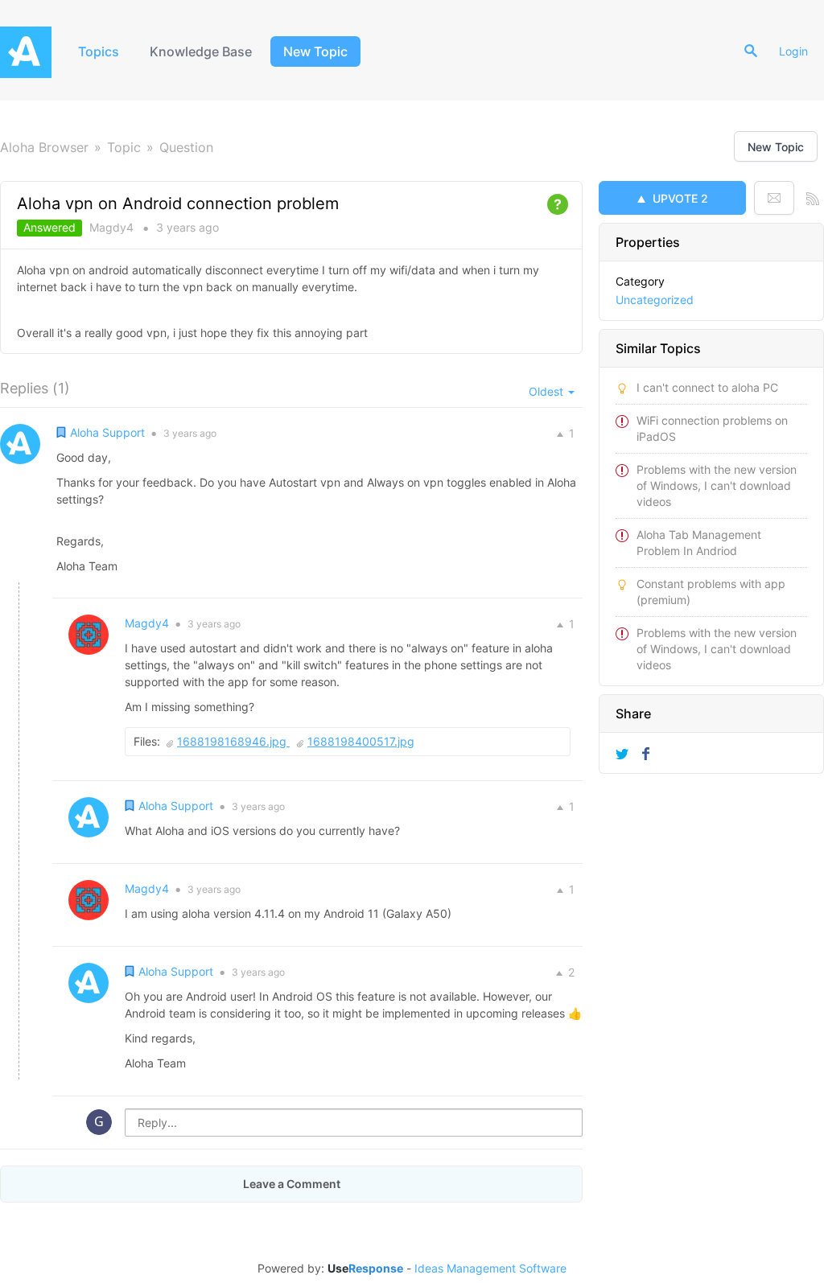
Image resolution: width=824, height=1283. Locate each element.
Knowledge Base (201, 51)
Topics (98, 51)
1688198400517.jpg (360, 741)
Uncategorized (655, 299)
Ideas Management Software (490, 1268)
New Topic (315, 51)
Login (793, 51)
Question (186, 147)
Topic (124, 147)
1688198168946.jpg (233, 741)
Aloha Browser (44, 147)
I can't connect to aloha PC (707, 387)
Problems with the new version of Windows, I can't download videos (717, 485)
